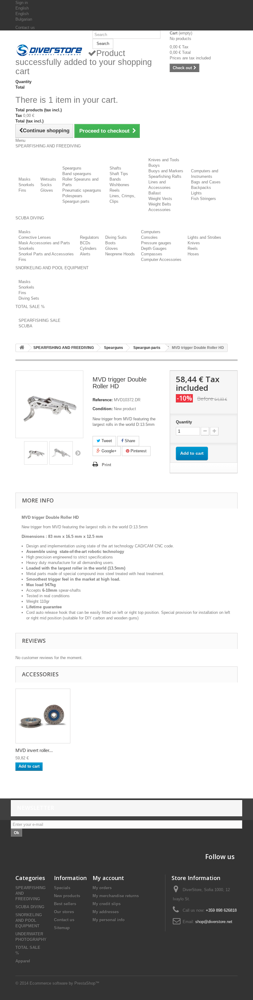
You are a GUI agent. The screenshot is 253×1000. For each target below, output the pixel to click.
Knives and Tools (163, 160)
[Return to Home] (22, 348)
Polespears (72, 196)
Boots (110, 243)
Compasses (151, 254)
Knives (194, 243)
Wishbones (119, 184)
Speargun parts (75, 201)
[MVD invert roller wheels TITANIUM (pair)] (42, 716)
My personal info (109, 920)
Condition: (103, 408)
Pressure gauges (156, 243)
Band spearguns (76, 173)
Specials (62, 888)
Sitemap (62, 928)
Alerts (85, 254)
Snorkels (26, 184)
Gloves (46, 190)
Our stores (64, 912)
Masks (25, 179)
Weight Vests (160, 198)
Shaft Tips (119, 173)
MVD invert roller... (34, 750)
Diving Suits (116, 237)
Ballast (154, 193)
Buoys (154, 165)
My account (108, 878)
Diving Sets (29, 298)
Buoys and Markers (165, 171)
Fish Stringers (203, 198)
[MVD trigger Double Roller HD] (35, 453)
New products (67, 896)
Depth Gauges (154, 248)
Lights (196, 193)
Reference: (103, 400)
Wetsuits (48, 179)
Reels (115, 190)
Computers (150, 232)
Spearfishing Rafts (164, 176)
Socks (46, 184)
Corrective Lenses (35, 237)
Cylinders (88, 248)
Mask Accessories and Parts (44, 243)
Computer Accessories (161, 259)
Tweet (106, 440)
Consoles (149, 237)
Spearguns (71, 168)
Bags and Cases (206, 182)
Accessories (159, 209)
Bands (115, 179)
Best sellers (65, 904)
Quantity (184, 422)
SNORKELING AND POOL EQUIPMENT (28, 920)
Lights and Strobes (204, 237)
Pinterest (138, 451)
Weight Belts (159, 204)
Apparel (22, 961)
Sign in (21, 2)
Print (106, 464)
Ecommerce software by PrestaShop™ (64, 983)
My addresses (106, 912)
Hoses (193, 254)
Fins (22, 190)
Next (78, 453)
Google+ (108, 451)
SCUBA (25, 326)
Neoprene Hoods (120, 254)
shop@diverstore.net (213, 921)
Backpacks (201, 187)
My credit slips (107, 904)
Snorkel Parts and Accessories (46, 254)
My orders (102, 888)
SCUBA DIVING (29, 907)
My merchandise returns (116, 896)
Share (129, 440)
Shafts (115, 168)
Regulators (89, 237)
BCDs (85, 243)
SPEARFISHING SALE (39, 320)
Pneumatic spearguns (81, 190)
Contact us (25, 27)
